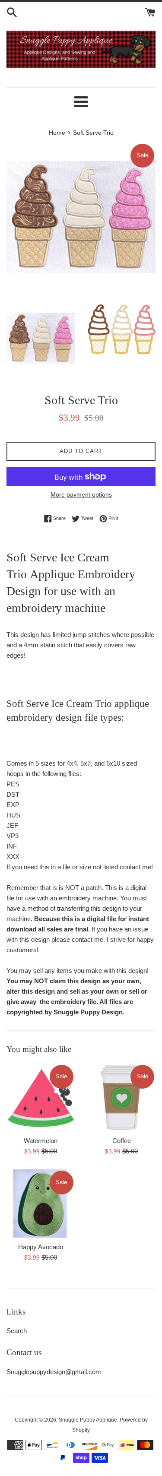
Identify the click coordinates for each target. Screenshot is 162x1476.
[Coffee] (122, 1098)
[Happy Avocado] (40, 1203)
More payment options (81, 494)
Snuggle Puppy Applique (88, 1420)
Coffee (121, 1140)
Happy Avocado (40, 1247)
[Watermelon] (40, 1098)
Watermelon (40, 1140)
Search (16, 1330)
